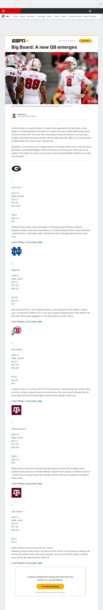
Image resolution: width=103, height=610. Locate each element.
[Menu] (3, 11)
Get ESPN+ (85, 41)
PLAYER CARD (34, 242)
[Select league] (7, 4)
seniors (36, 153)
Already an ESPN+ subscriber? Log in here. (50, 592)
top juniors (25, 153)
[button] (95, 11)
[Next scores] (100, 4)
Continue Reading (50, 586)
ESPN (13, 11)
